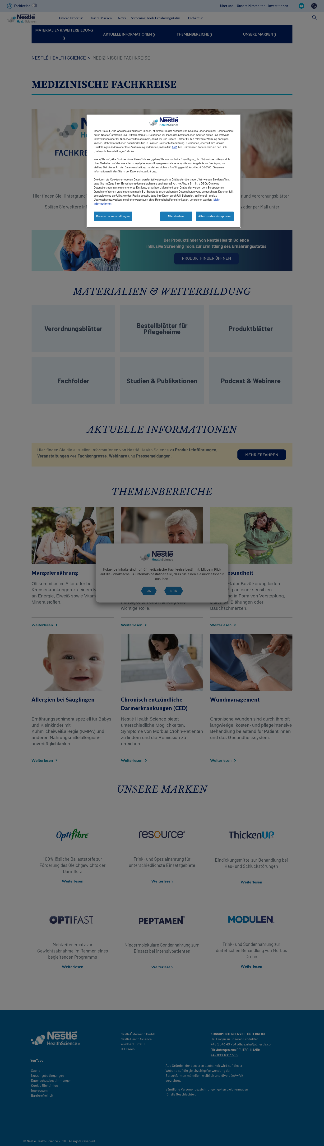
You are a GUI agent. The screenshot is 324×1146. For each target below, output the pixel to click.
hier (174, 147)
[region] (164, 171)
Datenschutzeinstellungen (113, 216)
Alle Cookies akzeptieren (214, 216)
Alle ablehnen (176, 216)
